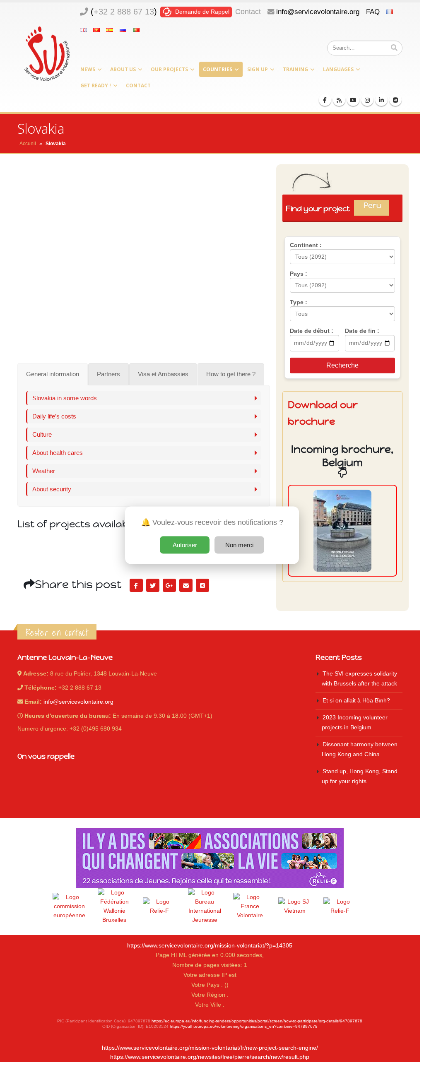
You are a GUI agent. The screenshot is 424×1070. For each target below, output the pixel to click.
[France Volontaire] (249, 906)
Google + (169, 585)
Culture (42, 434)
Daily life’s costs (54, 416)
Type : (298, 302)
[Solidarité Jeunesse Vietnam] (294, 906)
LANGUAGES (338, 69)
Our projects (169, 69)
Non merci (239, 544)
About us (123, 69)
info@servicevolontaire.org (317, 11)
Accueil (27, 144)
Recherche (342, 365)
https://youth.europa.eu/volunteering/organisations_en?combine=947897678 (244, 1026)
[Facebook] (325, 100)
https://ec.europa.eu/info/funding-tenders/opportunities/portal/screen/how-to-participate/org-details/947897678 (257, 1021)
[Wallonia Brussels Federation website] (114, 906)
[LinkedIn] (381, 100)
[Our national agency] (204, 906)
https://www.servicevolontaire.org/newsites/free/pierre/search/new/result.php (209, 1057)
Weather (43, 470)
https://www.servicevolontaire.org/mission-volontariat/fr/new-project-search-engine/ (210, 1048)
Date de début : (311, 330)
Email (186, 585)
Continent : (306, 245)
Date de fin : (362, 330)
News (87, 69)
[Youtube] (353, 100)
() (124, 11)
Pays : (298, 273)
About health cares (57, 452)
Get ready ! (95, 85)
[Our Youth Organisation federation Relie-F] (159, 906)
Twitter (152, 585)
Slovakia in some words (64, 398)
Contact (248, 11)
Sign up (257, 69)
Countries (217, 69)
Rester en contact (57, 632)
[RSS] (339, 100)
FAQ (373, 11)
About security (51, 489)
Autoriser (185, 544)
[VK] (395, 100)
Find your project (337, 208)
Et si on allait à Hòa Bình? (356, 700)
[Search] (394, 48)
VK (202, 585)
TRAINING (295, 69)
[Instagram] (367, 100)
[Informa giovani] (340, 906)
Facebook (136, 585)
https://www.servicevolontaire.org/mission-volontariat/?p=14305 (209, 946)
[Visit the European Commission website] (69, 906)
